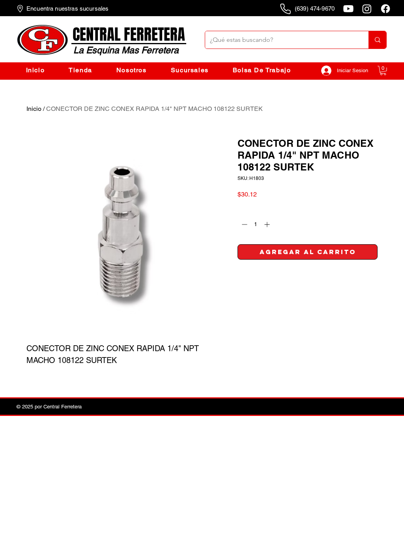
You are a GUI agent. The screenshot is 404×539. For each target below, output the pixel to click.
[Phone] (285, 9)
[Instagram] (367, 9)
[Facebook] (385, 9)
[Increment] (268, 224)
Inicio (33, 108)
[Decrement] (244, 224)
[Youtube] (348, 9)
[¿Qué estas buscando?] (377, 40)
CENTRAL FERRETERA (129, 34)
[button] (383, 70)
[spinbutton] (256, 224)
